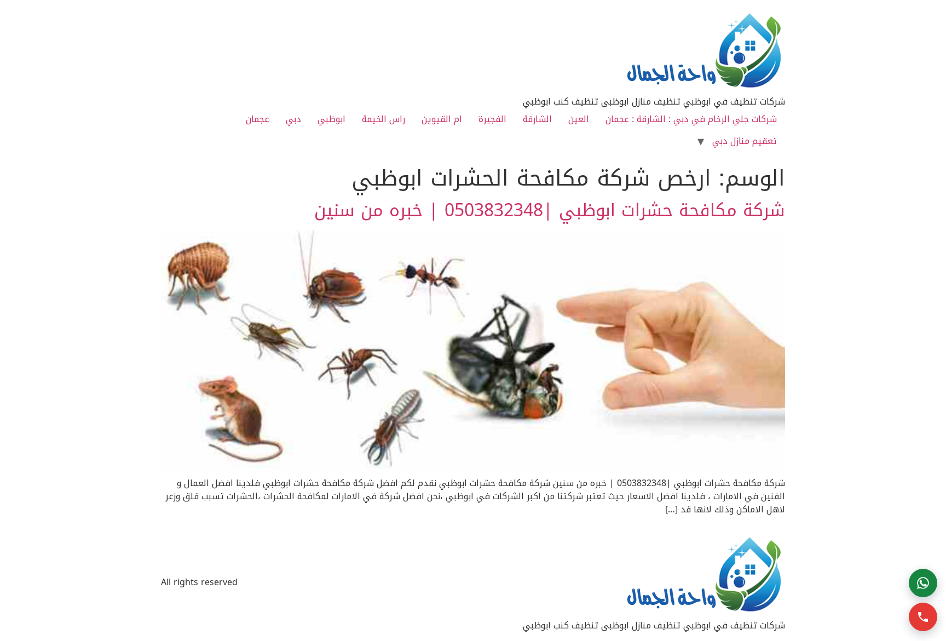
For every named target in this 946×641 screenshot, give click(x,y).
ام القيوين (442, 119)
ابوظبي (331, 119)
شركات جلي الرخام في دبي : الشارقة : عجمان (691, 119)
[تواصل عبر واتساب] (923, 583)
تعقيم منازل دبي (744, 140)
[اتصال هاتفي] (923, 617)
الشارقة (537, 119)
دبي (293, 119)
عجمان (257, 119)
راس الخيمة (383, 119)
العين (578, 119)
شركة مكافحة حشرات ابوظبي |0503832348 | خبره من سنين (549, 210)
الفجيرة (492, 119)
